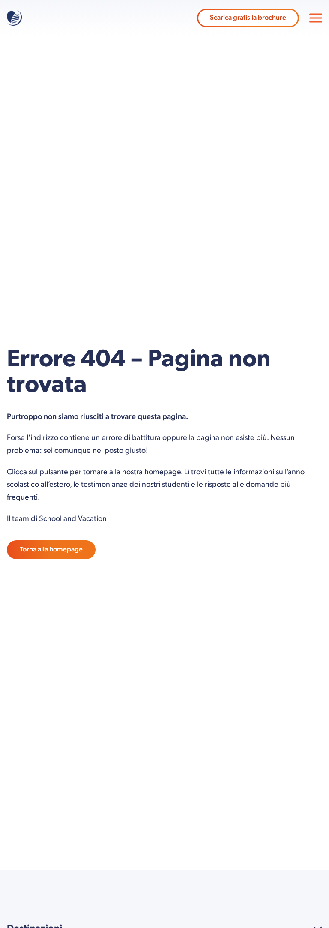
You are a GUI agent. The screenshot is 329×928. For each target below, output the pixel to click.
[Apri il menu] (315, 18)
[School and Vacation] (14, 18)
